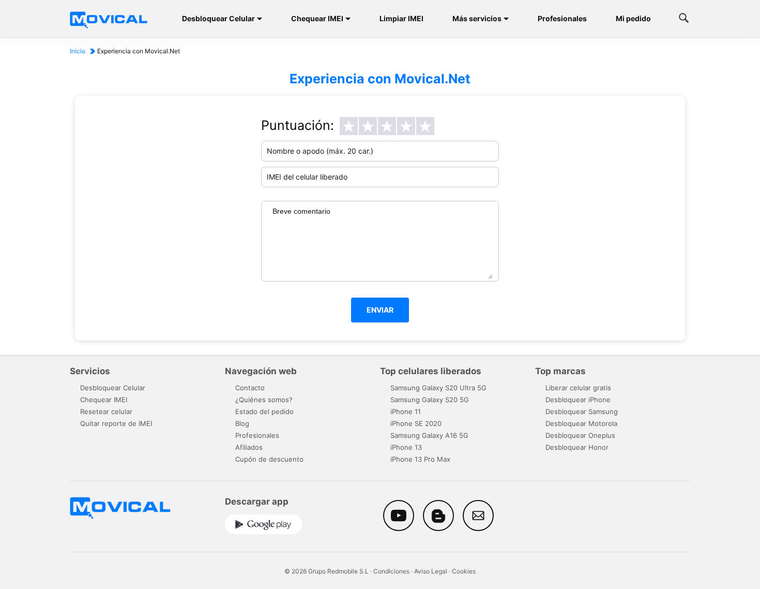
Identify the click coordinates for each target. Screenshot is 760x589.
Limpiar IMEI (401, 18)
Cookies (464, 571)
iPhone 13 (406, 447)
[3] (387, 126)
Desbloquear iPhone (578, 399)
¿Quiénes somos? (264, 399)
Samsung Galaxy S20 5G (429, 399)
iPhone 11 (405, 411)
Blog (242, 423)
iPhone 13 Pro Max (420, 459)
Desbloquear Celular (218, 18)
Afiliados (249, 447)
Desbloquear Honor (577, 447)
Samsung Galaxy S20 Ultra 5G (438, 388)
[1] (349, 126)
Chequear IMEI (317, 18)
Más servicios (476, 18)
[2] (368, 126)
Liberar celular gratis (578, 388)
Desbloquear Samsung (581, 411)
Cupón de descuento (269, 459)
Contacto (250, 388)
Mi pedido (633, 18)
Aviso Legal (430, 571)
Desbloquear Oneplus (580, 435)
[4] (406, 126)
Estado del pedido (264, 411)
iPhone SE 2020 (416, 423)
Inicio (77, 51)
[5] (425, 126)
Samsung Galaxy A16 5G (429, 435)
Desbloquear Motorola (581, 423)
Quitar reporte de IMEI (116, 423)
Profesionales (562, 18)
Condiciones (391, 571)
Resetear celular (106, 411)
